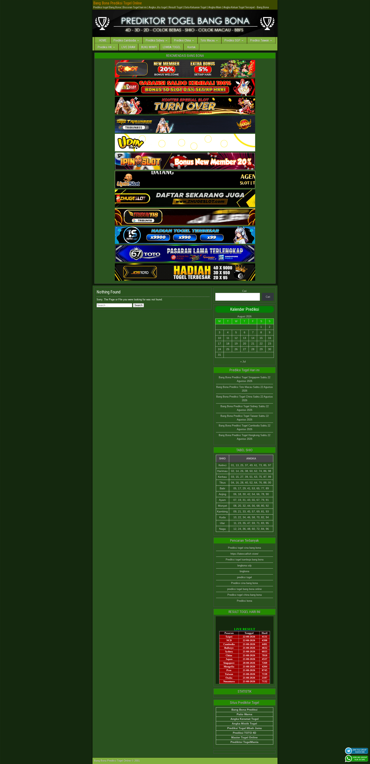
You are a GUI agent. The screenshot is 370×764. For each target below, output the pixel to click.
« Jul (243, 361)
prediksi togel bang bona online (244, 589)
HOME (102, 40)
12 (236, 337)
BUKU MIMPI (149, 47)
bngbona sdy (244, 565)
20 (244, 343)
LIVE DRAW (128, 47)
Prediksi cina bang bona (244, 583)
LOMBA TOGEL (172, 47)
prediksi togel (244, 577)
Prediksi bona (244, 600)
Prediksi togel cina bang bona (244, 547)
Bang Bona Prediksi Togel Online (117, 3)
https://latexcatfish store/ (244, 553)
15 (261, 337)
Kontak (191, 47)
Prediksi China (182, 40)
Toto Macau (207, 40)
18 (227, 343)
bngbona (244, 571)
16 (269, 337)
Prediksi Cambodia (124, 40)
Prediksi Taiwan (259, 40)
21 (252, 343)
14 (252, 337)
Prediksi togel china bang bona (244, 594)
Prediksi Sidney (154, 40)
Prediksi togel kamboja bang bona (244, 559)
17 (219, 343)
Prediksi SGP (232, 40)
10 (219, 337)
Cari (244, 291)
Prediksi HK (105, 47)
